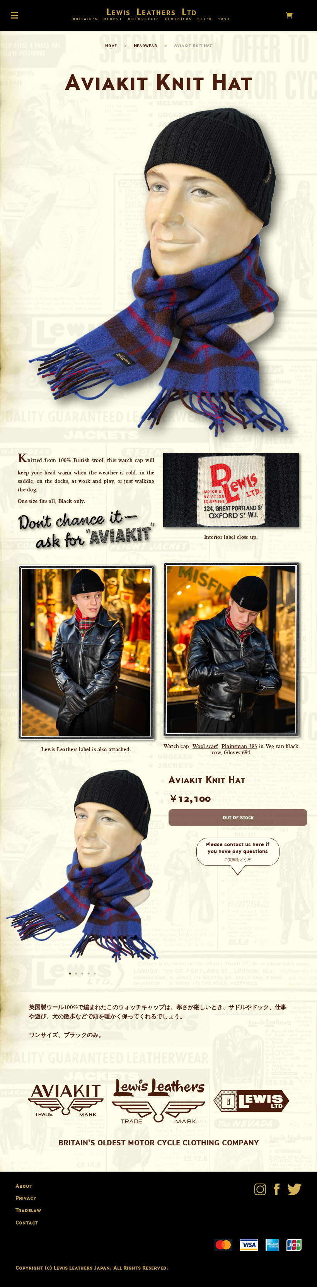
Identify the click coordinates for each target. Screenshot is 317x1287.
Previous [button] (13, 865)
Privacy (25, 1197)
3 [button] (83, 974)
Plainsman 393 (239, 746)
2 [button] (77, 974)
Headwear (145, 45)
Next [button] (150, 865)
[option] (82, 866)
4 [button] (89, 974)
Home (111, 45)
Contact (26, 1222)
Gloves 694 (237, 752)
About (23, 1185)
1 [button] (71, 974)
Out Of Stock (238, 817)
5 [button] (95, 974)
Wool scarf (205, 746)
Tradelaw (28, 1210)
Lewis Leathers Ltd (151, 11)
